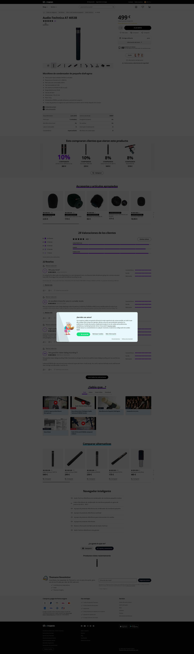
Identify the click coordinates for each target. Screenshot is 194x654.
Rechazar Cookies (98, 334)
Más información (111, 334)
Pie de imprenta (116, 339)
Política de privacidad (127, 339)
